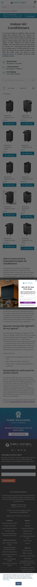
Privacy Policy (6, 579)
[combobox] (21, 300)
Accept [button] (18, 583)
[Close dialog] (36, 281)
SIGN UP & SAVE (27, 302)
